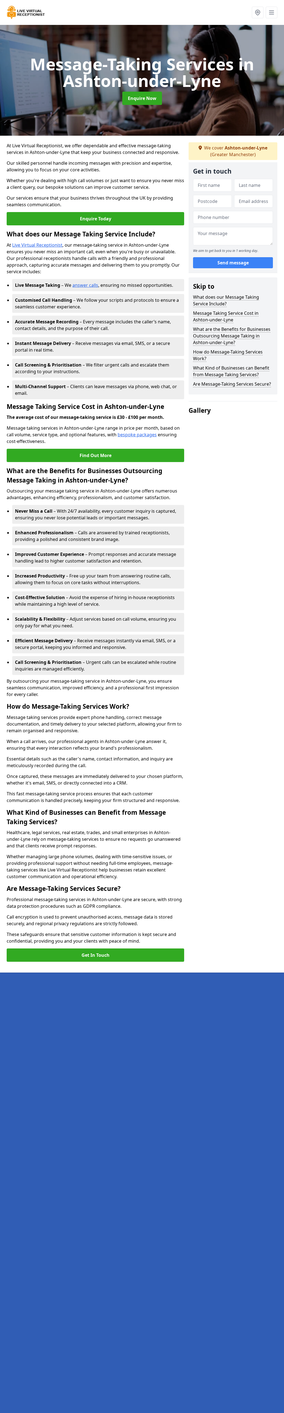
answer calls (85, 285)
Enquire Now (142, 98)
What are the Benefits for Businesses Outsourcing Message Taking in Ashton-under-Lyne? (231, 335)
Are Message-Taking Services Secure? (232, 384)
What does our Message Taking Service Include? (226, 300)
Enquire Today (95, 219)
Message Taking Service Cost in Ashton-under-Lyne (225, 316)
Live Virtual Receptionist (37, 245)
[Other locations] (257, 12)
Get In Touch (96, 955)
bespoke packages (137, 435)
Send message (233, 263)
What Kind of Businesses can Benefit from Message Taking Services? (231, 371)
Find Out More (95, 455)
